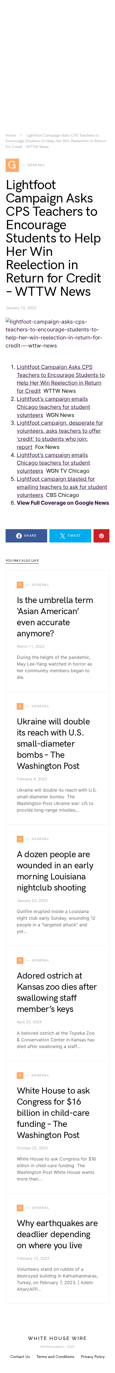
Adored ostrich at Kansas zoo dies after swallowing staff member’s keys (57, 993)
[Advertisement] (57, 57)
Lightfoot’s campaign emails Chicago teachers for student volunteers (53, 407)
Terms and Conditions (55, 1356)
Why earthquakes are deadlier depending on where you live (57, 1234)
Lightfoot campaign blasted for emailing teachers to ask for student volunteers (62, 487)
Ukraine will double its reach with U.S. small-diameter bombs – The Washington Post (53, 744)
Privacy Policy (93, 1356)
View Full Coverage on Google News (63, 502)
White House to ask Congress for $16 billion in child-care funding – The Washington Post (53, 1113)
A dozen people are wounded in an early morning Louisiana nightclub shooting (55, 871)
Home (11, 135)
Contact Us (20, 1356)
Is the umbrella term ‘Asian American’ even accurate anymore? (55, 617)
